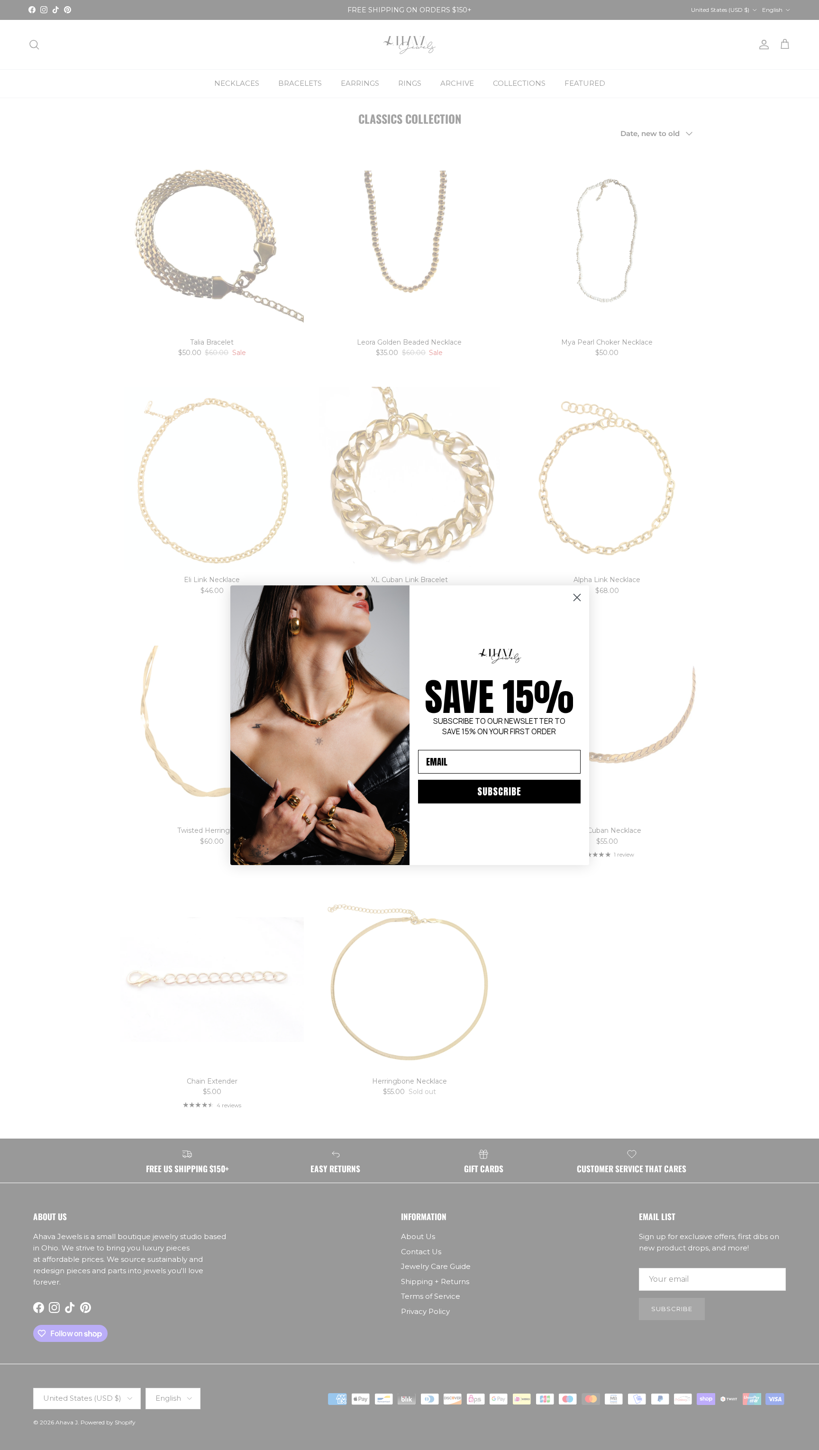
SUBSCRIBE (499, 791)
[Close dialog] (577, 597)
